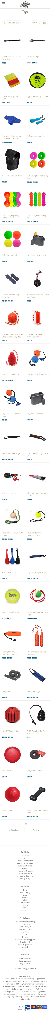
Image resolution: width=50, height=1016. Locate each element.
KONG (25, 934)
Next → (36, 830)
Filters (35, 23)
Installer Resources (25, 873)
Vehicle (25, 900)
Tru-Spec (25, 932)
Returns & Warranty (25, 863)
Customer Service (25, 866)
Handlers (25, 897)
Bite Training (25, 892)
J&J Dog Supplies (25, 929)
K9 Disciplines (25, 902)
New (25, 890)
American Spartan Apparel (25, 939)
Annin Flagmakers (25, 944)
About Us (25, 856)
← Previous (14, 830)
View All (25, 947)
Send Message (25, 961)
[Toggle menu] (3, 3)
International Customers (25, 876)
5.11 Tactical (25, 924)
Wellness (25, 905)
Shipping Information (25, 861)
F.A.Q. (25, 858)
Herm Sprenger (25, 927)
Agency (25, 868)
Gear (25, 895)
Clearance (25, 910)
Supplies (25, 908)
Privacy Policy (25, 878)
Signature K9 (25, 942)
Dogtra (25, 937)
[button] (44, 23)
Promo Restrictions (25, 871)
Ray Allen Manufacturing (25, 922)
